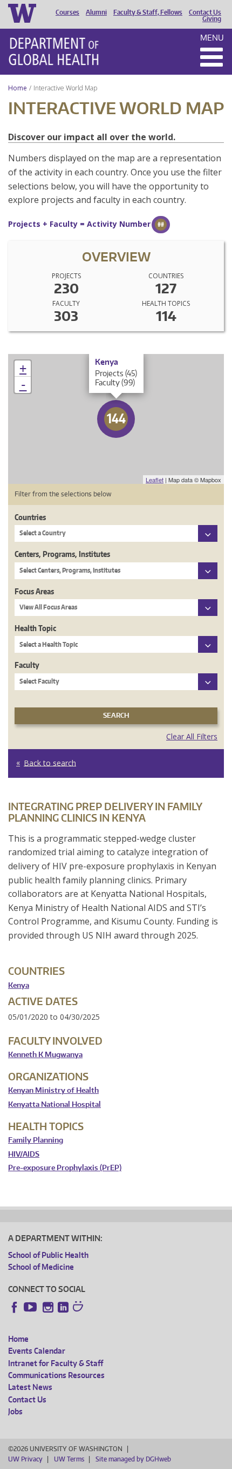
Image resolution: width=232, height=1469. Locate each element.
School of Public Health (48, 1255)
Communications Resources (56, 1375)
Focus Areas (34, 591)
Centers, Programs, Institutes (62, 554)
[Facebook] (14, 1307)
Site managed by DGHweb (133, 1459)
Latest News (30, 1387)
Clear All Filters (191, 736)
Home (17, 88)
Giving (211, 19)
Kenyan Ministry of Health (53, 1090)
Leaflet (154, 479)
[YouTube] (31, 1307)
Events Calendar (36, 1350)
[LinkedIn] (63, 1307)
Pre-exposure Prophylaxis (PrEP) (64, 1168)
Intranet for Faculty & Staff (55, 1363)
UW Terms (69, 1459)
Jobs (15, 1411)
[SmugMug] (79, 1307)
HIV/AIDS (23, 1154)
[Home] (53, 51)
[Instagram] (48, 1307)
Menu (212, 37)
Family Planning (35, 1140)
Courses (67, 12)
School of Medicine (41, 1266)
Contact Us (205, 12)
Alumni (96, 12)
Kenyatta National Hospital (54, 1104)
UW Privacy (25, 1459)
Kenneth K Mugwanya (45, 1055)
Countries (30, 517)
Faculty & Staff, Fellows (147, 12)
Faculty (27, 665)
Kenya (18, 985)
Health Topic (35, 628)
